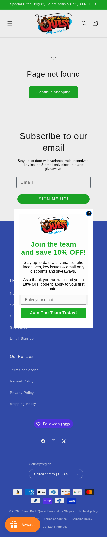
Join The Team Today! (53, 312)
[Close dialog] (88, 213)
